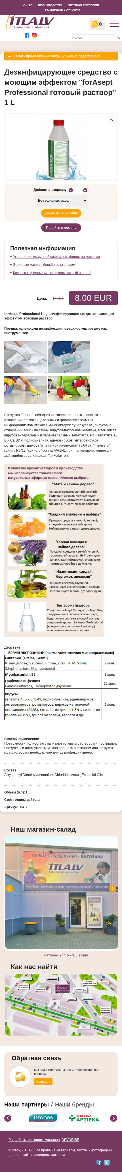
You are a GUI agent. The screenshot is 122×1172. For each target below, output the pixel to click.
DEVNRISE (70, 1140)
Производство (50, 5)
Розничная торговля (62, 9)
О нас (27, 5)
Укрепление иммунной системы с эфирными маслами (56, 257)
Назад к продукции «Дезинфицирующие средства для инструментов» (56, 57)
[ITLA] (30, 30)
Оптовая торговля (83, 5)
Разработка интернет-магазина (34, 1140)
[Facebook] (99, 1162)
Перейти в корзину (61, 228)
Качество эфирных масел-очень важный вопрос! (52, 273)
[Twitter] (107, 1162)
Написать (43, 1081)
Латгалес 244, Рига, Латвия (66, 955)
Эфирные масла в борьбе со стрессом (44, 265)
